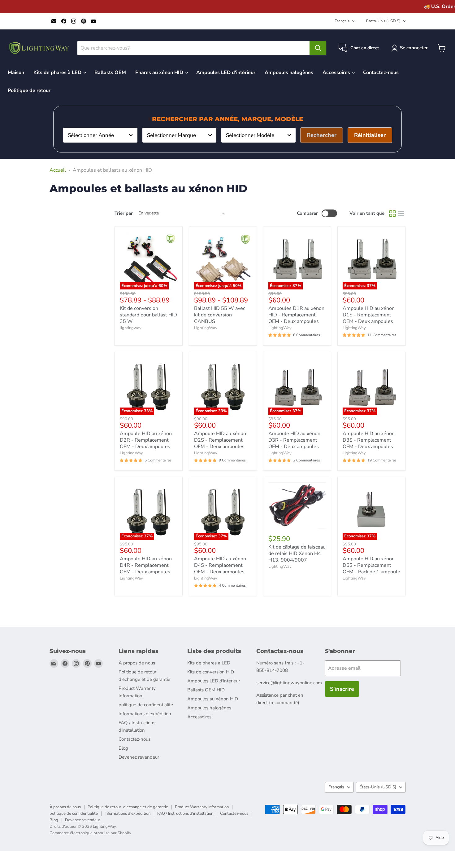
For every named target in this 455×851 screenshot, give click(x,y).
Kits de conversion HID (210, 672)
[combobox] (100, 135)
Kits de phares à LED (58, 72)
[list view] (401, 213)
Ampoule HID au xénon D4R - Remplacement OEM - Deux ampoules (146, 565)
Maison (16, 72)
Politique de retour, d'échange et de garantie (128, 807)
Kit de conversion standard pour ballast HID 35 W (148, 315)
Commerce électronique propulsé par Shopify (90, 833)
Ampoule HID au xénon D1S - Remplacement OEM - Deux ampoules (369, 315)
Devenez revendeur (139, 757)
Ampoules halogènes (289, 72)
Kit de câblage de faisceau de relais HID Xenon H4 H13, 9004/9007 (297, 553)
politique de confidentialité (146, 705)
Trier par (124, 213)
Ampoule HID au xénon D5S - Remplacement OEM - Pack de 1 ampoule (371, 565)
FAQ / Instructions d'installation (185, 813)
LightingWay (205, 328)
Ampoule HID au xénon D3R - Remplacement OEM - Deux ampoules (294, 440)
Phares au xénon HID (159, 72)
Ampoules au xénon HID (212, 699)
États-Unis (383, 21)
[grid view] (392, 213)
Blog (123, 748)
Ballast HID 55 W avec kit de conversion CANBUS (219, 315)
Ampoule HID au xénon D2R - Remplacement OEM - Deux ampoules (146, 440)
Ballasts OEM (110, 72)
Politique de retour (29, 90)
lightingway (130, 328)
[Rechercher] (318, 48)
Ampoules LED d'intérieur (225, 72)
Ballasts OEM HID (206, 690)
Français (342, 21)
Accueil (58, 170)
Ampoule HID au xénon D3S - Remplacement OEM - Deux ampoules (369, 440)
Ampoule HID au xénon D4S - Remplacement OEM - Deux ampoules (220, 565)
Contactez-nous (381, 72)
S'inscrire (342, 689)
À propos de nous (137, 663)
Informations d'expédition (145, 714)
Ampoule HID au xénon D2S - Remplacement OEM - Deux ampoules (220, 440)
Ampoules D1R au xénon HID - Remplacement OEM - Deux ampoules (296, 315)
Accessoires (337, 72)
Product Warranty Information (202, 807)
